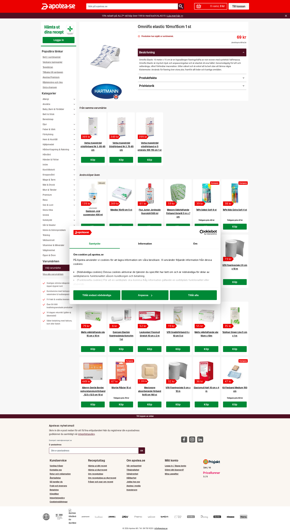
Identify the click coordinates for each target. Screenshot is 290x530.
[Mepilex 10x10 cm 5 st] (121, 193)
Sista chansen (50, 87)
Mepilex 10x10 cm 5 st (121, 209)
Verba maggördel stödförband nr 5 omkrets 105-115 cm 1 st (150, 146)
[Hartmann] (106, 91)
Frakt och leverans (58, 485)
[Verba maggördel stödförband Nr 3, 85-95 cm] (92, 126)
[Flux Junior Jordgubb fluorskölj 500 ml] (149, 193)
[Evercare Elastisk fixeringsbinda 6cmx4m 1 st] (121, 315)
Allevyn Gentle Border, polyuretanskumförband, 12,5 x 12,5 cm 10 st (92, 391)
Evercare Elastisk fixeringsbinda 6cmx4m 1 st (121, 336)
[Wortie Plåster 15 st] (121, 371)
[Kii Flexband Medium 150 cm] (234, 371)
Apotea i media (134, 485)
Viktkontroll (48, 240)
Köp (92, 159)
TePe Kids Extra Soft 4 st (235, 209)
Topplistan (48, 67)
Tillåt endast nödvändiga (96, 295)
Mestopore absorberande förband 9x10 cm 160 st (149, 391)
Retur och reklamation (60, 474)
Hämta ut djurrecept (97, 470)
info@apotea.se (160, 528)
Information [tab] (145, 243)
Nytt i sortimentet (52, 57)
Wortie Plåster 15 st (121, 387)
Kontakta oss (56, 470)
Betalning (54, 490)
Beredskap (48, 119)
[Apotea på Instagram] (193, 439)
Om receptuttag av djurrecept (102, 478)
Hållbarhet (131, 478)
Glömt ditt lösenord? (174, 470)
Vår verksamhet (134, 466)
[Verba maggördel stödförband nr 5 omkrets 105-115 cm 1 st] (149, 126)
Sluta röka (48, 210)
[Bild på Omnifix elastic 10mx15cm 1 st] (107, 55)
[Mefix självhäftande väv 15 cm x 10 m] (92, 315)
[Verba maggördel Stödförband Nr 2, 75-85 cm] (121, 126)
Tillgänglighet (133, 470)
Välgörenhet (49, 250)
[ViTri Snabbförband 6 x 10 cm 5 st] (177, 315)
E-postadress (55, 444)
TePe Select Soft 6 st (206, 209)
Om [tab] (195, 243)
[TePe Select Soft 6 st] (206, 193)
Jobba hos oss (133, 481)
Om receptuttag (95, 474)
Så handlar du (56, 481)
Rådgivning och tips (53, 82)
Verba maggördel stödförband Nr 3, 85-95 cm (93, 146)
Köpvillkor (54, 494)
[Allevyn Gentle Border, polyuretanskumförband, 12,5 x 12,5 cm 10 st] (92, 371)
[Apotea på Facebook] (185, 439)
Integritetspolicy (57, 498)
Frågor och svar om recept (100, 481)
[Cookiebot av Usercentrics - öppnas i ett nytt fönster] (202, 232)
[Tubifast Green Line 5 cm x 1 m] (234, 315)
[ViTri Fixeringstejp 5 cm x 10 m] (177, 371)
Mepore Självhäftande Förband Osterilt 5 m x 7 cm (178, 213)
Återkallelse (55, 478)
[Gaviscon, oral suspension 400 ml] (92, 193)
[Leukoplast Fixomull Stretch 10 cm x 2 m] (149, 315)
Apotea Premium (51, 77)
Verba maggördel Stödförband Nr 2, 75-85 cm (121, 146)
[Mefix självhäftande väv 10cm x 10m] (206, 315)
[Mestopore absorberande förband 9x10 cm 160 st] (149, 371)
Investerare (132, 490)
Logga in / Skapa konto (175, 466)
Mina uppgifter (172, 474)
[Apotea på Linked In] (201, 439)
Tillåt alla (193, 295)
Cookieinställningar (59, 501)
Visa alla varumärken (53, 274)
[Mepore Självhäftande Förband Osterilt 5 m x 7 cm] (177, 193)
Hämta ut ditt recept (97, 466)
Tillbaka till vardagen (53, 72)
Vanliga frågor (56, 466)
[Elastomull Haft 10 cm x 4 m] (206, 371)
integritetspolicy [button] (86, 434)
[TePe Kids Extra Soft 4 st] (234, 193)
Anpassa (143, 295)
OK (141, 450)
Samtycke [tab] (95, 243)
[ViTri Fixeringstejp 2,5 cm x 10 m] (234, 248)
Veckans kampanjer (52, 62)
